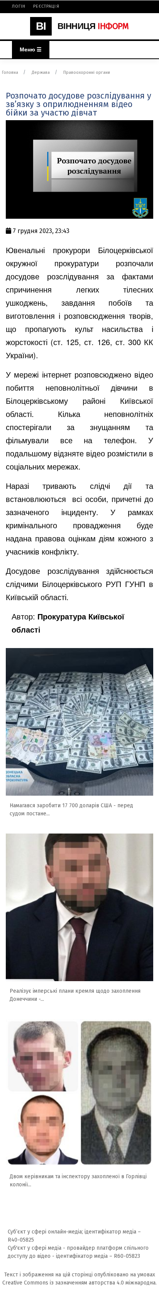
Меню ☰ (31, 49)
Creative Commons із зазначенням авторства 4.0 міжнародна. (79, 1282)
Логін (19, 6)
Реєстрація (46, 6)
